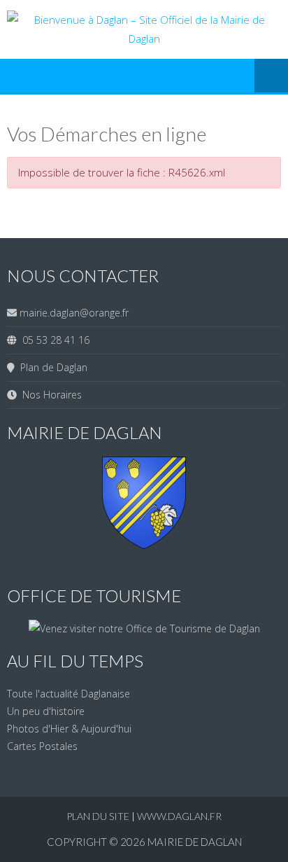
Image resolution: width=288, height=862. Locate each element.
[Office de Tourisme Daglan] (144, 628)
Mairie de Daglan (194, 841)
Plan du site (98, 816)
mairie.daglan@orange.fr (74, 312)
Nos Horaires (49, 394)
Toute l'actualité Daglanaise (68, 693)
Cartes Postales (42, 746)
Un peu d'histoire (46, 711)
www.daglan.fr (179, 816)
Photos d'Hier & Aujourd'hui (69, 728)
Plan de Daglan (51, 367)
